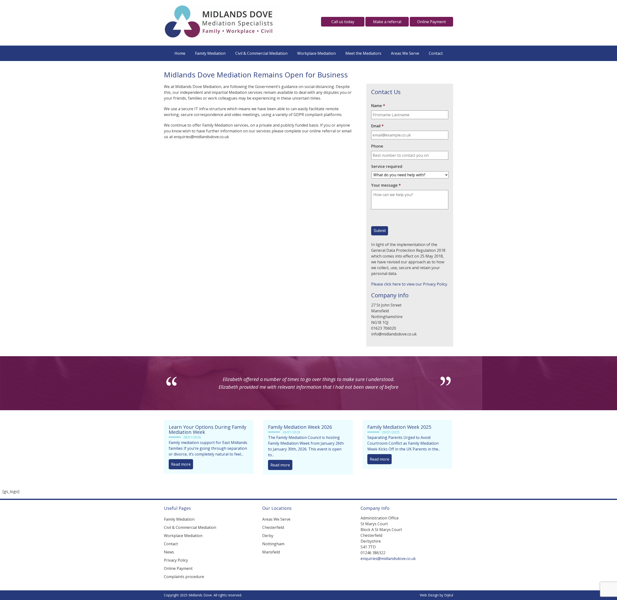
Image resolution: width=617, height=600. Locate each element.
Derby (267, 543)
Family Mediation (210, 53)
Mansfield (271, 559)
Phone (377, 146)
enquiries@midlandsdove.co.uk (388, 566)
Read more (181, 472)
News (169, 559)
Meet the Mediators (363, 53)
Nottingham (273, 551)
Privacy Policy (176, 568)
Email (377, 126)
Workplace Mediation (316, 53)
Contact (436, 53)
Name (378, 105)
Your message (386, 185)
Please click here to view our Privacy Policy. (409, 284)
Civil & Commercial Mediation (261, 53)
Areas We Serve (405, 53)
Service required (386, 166)
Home (179, 53)
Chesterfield (273, 535)
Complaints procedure (184, 584)
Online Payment (178, 576)
